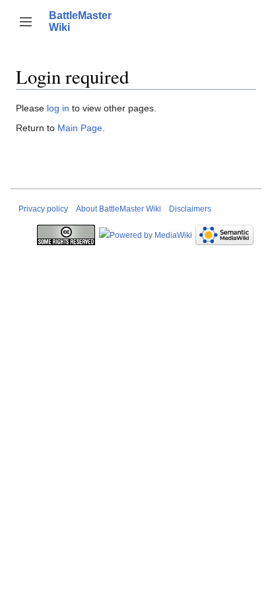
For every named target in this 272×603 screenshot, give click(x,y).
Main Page (79, 128)
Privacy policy (43, 209)
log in (58, 108)
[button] (26, 22)
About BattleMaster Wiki (118, 209)
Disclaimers (190, 209)
